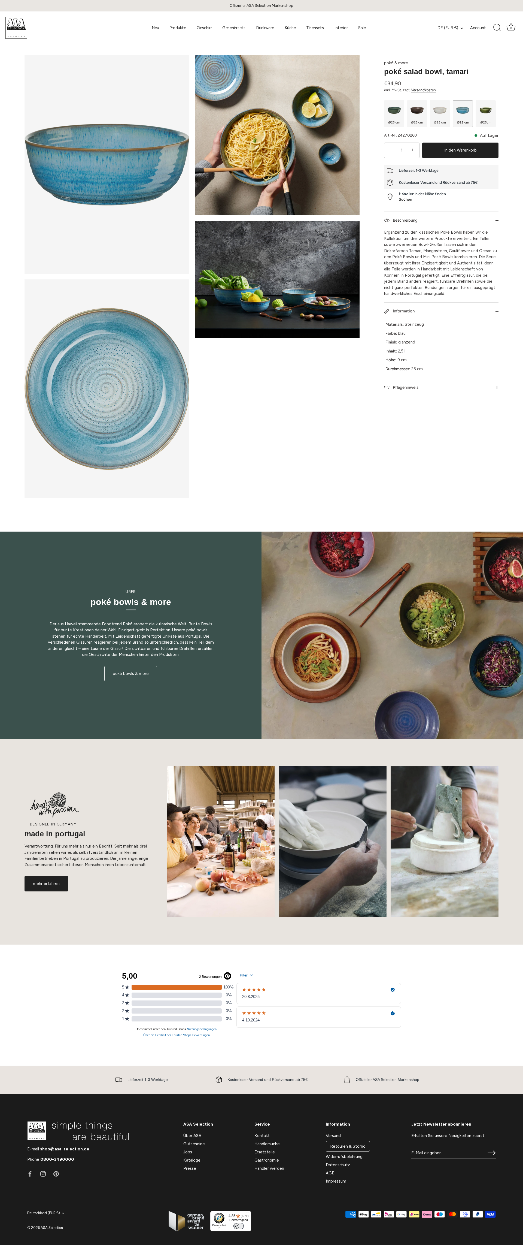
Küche (290, 27)
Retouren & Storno (348, 1146)
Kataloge (191, 1160)
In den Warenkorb (460, 150)
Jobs (187, 1152)
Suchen (405, 199)
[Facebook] (30, 1173)
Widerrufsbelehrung (344, 1156)
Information (403, 311)
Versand (333, 1135)
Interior (341, 27)
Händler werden (269, 1168)
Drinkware (265, 27)
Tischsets (315, 27)
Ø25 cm (394, 122)
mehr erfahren (46, 883)
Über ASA (192, 1135)
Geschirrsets (233, 27)
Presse (189, 1168)
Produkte (177, 27)
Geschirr (204, 27)
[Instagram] (43, 1173)
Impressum (336, 1181)
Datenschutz (338, 1164)
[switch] (238, 1226)
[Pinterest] (56, 1173)
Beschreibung (405, 220)
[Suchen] (497, 28)
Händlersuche (267, 1143)
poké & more (396, 63)
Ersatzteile (264, 1152)
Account (478, 27)
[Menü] (248, 1214)
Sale (362, 27)
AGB (330, 1173)
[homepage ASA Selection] (45, 28)
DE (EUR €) (447, 27)
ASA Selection (52, 1228)
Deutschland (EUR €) (43, 1213)
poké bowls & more (131, 673)
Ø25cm (485, 122)
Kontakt (262, 1135)
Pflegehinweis (405, 387)
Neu (155, 27)
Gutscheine (194, 1143)
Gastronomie (266, 1160)
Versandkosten (423, 90)
